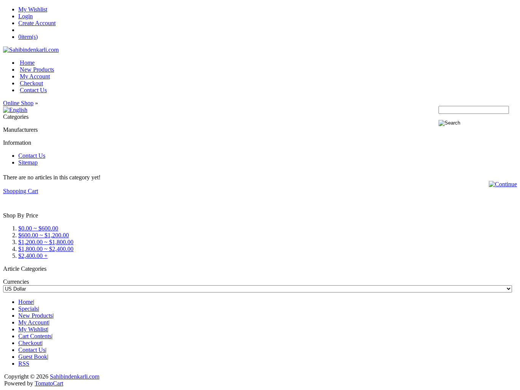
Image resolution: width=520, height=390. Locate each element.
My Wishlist (32, 9)
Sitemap (28, 162)
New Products (37, 69)
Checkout (31, 83)
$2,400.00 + (33, 256)
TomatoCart (49, 383)
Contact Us (33, 90)
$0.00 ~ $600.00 (38, 228)
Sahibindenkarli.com (74, 376)
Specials (28, 308)
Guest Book (32, 356)
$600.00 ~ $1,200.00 (43, 235)
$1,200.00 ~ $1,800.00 (45, 242)
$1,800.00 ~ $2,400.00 (45, 249)
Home (27, 62)
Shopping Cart (20, 191)
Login (25, 16)
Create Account (37, 23)
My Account (35, 76)
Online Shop (18, 103)
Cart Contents (34, 336)
